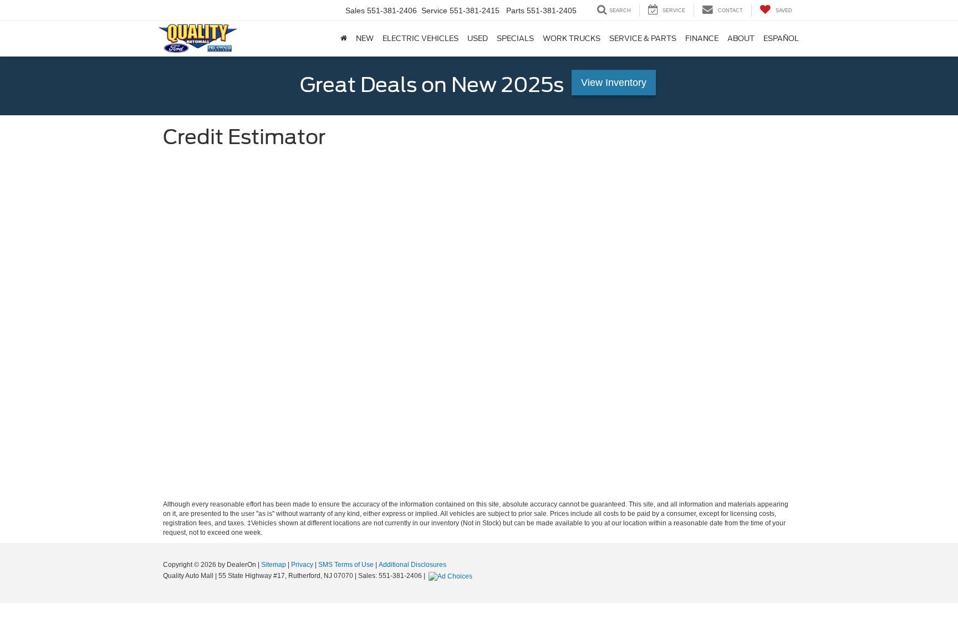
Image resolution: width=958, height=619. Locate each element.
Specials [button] (515, 38)
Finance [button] (701, 38)
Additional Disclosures (412, 565)
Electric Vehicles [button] (420, 38)
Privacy (302, 565)
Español (781, 38)
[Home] (343, 39)
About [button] (741, 38)
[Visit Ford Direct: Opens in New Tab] (452, 576)
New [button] (365, 38)
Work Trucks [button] (571, 38)
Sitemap (273, 565)
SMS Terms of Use (346, 565)
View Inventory (613, 82)
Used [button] (477, 38)
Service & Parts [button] (642, 38)
